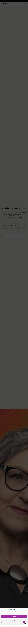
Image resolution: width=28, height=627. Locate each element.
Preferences (14, 623)
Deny (14, 620)
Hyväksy (14, 616)
